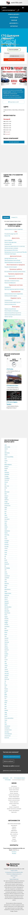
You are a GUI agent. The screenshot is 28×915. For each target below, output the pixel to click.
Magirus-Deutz (8, 593)
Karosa (6, 562)
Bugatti (6, 468)
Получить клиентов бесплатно (12, 756)
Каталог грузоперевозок (14, 798)
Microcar (6, 609)
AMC (6, 445)
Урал (6, 724)
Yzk (5, 681)
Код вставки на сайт (14, 102)
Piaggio (6, 622)
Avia (5, 462)
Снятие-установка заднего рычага (12, 302)
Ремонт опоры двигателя (10, 242)
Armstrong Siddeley (9, 456)
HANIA (6, 527)
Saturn (6, 644)
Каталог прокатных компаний (14, 808)
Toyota (6, 669)
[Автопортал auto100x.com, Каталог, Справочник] (14, 864)
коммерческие (8, 729)
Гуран (6, 700)
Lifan (6, 579)
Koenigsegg (7, 568)
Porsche (6, 624)
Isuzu (6, 552)
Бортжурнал (14, 26)
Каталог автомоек (14, 791)
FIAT (5, 511)
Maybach (7, 603)
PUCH (6, 614)
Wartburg (7, 679)
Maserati (6, 601)
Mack (6, 591)
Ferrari (6, 517)
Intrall (6, 550)
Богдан (6, 691)
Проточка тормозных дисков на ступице (14, 289)
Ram (6, 628)
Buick (6, 470)
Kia (5, 566)
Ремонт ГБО (7, 235)
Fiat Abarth (7, 519)
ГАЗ (5, 698)
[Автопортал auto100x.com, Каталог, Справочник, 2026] (8, 3)
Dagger (6, 497)
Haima (6, 532)
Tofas (6, 667)
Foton (6, 521)
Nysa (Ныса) (7, 612)
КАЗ (5, 708)
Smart (6, 652)
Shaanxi (6, 648)
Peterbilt (6, 618)
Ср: (4, 125)
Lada (6, 572)
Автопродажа (14, 17)
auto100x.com (16, 2)
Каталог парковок (14, 793)
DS (5, 490)
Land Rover (7, 575)
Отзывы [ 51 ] (14, 217)
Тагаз (6, 720)
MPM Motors (7, 589)
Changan (7, 476)
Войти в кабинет (8, 761)
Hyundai (6, 546)
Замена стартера (8, 316)
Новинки (14, 827)
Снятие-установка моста (10, 304)
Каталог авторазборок (14, 810)
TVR (5, 661)
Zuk (5, 687)
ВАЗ (5, 692)
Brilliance (7, 466)
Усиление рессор (8, 300)
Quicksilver (7, 626)
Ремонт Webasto (8, 240)
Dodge (6, 501)
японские (7, 737)
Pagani (6, 616)
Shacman (7, 650)
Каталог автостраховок (14, 795)
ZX (5, 683)
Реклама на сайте (8, 766)
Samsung (7, 642)
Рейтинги (14, 828)
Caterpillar (7, 474)
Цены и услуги (14, 875)
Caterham (7, 472)
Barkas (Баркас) (8, 464)
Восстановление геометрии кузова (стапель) (15, 271)
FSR (5, 513)
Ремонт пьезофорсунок (10, 282)
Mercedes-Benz (8, 607)
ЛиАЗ (6, 714)
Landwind (7, 577)
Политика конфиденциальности (14, 874)
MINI (6, 587)
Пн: (4, 121)
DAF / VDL (7, 486)
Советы (14, 837)
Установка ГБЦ (8, 244)
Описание (6, 217)
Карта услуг (14, 812)
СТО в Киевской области (19, 778)
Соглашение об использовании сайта (14, 872)
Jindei (6, 560)
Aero (6, 451)
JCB (5, 556)
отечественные (8, 733)
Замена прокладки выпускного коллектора (15, 246)
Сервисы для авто (13, 14)
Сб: (4, 132)
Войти (4, 7)
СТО (11, 778)
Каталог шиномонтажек (14, 800)
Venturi (6, 677)
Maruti (6, 599)
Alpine (6, 454)
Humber (6, 542)
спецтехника (7, 735)
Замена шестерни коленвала (11, 248)
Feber (6, 515)
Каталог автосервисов (14, 788)
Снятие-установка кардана (11, 295)
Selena (6, 646)
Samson (6, 640)
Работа (13, 20)
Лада (6, 712)
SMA (6, 636)
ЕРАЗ (6, 702)
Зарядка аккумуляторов (10, 309)
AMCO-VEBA (7, 447)
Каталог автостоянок (14, 789)
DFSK (6, 488)
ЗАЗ (5, 704)
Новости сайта (14, 870)
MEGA (6, 585)
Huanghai (7, 540)
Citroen (6, 482)
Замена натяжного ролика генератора (14, 229)
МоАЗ (6, 716)
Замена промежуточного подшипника (14, 293)
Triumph (6, 671)
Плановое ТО (8, 287)
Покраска (14, 805)
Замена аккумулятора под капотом (13, 312)
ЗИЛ (6, 706)
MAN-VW (7, 583)
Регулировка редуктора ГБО (11, 233)
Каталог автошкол (14, 801)
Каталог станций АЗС (14, 807)
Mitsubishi (7, 611)
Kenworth (7, 564)
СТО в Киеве (8, 779)
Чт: (4, 127)
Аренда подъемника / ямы (11, 258)
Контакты (14, 851)
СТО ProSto (10, 369)
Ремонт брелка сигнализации (11, 310)
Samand (6, 638)
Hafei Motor (7, 531)
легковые (7, 731)
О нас (14, 877)
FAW (6, 509)
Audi (6, 458)
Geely (6, 525)
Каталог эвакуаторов (14, 796)
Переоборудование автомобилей (12, 260)
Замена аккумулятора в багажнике (13, 314)
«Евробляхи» (14, 830)
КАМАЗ (6, 710)
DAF (5, 484)
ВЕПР (6, 694)
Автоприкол (14, 835)
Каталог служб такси (14, 803)
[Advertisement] (14, 159)
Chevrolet (7, 480)
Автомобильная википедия (14, 823)
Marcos (6, 597)
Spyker (6, 655)
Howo (6, 538)
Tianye (6, 665)
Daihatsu (7, 499)
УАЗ (5, 722)
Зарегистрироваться (8, 10)
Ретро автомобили (9, 718)
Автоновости (13, 23)
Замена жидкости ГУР (10, 276)
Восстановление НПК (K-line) (11, 250)
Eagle (6, 507)
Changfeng (7, 478)
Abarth (6, 449)
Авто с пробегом (14, 834)
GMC (6, 523)
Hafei (6, 529)
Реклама (14, 853)
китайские (7, 728)
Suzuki (6, 659)
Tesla (6, 663)
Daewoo (6, 495)
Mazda (6, 605)
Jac (5, 558)
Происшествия (14, 832)
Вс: (4, 134)
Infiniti (6, 548)
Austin (6, 460)
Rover (6, 634)
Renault (6, 630)
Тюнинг (14, 839)
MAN (6, 581)
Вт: (4, 123)
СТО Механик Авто (12, 385)
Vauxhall (6, 675)
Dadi (6, 493)
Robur (6, 632)
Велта (6, 696)
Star (5, 657)
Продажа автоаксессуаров (11, 267)
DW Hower (7, 492)
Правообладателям (14, 879)
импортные (7, 726)
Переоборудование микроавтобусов (13, 262)
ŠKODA (6, 689)
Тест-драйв (14, 841)
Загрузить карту (14, 335)
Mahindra (7, 595)
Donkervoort (7, 505)
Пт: (4, 130)
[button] (3, 76)
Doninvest (7, 503)
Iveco (6, 554)
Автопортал (5, 778)
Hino (6, 536)
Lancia (6, 573)
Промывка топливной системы (12, 280)
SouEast (6, 653)
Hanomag (7, 534)
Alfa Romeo (7, 453)
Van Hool (7, 673)
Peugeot (6, 620)
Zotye (6, 685)
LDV (5, 570)
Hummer (7, 544)
